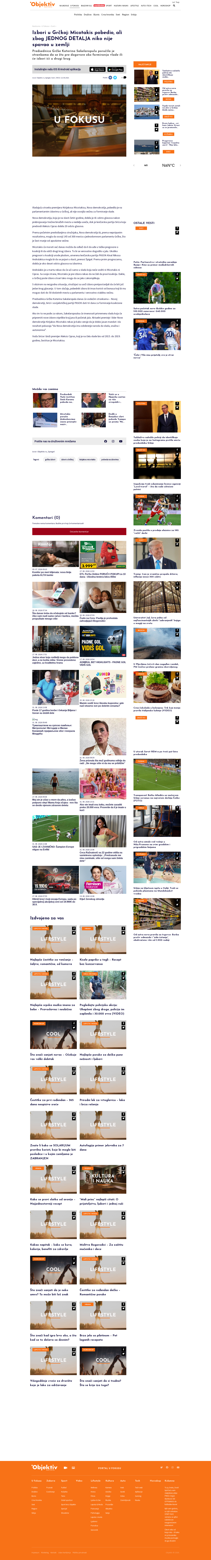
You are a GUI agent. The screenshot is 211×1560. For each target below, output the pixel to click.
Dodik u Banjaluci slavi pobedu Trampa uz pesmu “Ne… (117, 418)
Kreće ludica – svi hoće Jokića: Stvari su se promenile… (171, 125)
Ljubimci (94, 1521)
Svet (118, 14)
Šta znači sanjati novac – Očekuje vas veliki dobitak (53, 1057)
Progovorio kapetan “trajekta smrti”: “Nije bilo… (170, 143)
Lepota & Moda (97, 1504)
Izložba (108, 1492)
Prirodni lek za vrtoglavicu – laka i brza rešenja (102, 1102)
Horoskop (165, 5)
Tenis (63, 1496)
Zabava (50, 1481)
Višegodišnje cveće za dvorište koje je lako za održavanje (51, 1383)
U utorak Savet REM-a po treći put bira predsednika (155, 753)
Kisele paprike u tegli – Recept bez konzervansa (100, 962)
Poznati (49, 1487)
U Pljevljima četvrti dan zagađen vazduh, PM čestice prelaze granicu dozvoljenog (156, 665)
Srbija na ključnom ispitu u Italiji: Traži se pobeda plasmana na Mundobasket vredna (155, 891)
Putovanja (95, 1508)
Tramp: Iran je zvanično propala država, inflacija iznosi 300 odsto (155, 575)
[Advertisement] (79, 182)
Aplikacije (138, 1492)
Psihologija (95, 1513)
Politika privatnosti (80, 1552)
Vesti (122, 1487)
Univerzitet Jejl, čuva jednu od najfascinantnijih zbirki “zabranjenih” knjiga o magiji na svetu (156, 620)
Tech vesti (139, 1487)
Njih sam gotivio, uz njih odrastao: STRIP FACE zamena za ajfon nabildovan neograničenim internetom (171, 1517)
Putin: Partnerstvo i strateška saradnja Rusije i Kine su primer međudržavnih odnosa (155, 265)
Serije (108, 1513)
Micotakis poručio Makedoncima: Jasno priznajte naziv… (68, 419)
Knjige (108, 1496)
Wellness (94, 1487)
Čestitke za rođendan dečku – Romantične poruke (100, 1292)
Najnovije (64, 5)
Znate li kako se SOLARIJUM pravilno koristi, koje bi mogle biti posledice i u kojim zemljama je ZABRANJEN (53, 1152)
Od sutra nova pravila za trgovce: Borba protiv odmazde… (170, 91)
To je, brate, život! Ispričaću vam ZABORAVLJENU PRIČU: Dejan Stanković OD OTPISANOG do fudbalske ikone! (172, 1496)
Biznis (96, 14)
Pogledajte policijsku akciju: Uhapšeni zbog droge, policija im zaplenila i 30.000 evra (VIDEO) (102, 1009)
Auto (123, 1481)
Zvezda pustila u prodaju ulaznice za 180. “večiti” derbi (156, 531)
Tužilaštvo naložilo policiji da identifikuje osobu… (171, 74)
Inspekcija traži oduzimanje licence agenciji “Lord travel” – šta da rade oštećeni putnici (157, 487)
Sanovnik (94, 1530)
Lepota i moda (41, 929)
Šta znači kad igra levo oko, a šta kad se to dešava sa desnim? (53, 1337)
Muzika (108, 1500)
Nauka (137, 1500)
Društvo (88, 14)
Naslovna (36, 26)
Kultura (110, 1481)
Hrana (88, 929)
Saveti (122, 1492)
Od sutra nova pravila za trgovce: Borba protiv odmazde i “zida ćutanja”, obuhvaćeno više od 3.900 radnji (156, 937)
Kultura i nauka (121, 5)
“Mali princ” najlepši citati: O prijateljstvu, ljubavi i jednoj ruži (101, 1201)
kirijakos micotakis (87, 459)
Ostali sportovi (66, 1500)
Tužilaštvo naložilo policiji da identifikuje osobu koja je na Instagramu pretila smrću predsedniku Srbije (156, 440)
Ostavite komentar (79, 531)
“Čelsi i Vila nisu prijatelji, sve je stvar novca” (153, 356)
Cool (155, 5)
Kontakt (53, 1552)
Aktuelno (109, 1508)
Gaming (138, 1496)
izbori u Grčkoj (67, 459)
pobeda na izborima (110, 459)
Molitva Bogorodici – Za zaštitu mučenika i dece (101, 1247)
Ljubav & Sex (96, 1500)
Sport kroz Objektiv (68, 1504)
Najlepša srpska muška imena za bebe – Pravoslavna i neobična (52, 1007)
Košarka (168, 134)
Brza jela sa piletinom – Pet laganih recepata (98, 1337)
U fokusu (74, 5)
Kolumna (169, 1481)
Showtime (65, 1513)
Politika (78, 14)
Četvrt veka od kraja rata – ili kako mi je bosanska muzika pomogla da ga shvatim (172, 1535)
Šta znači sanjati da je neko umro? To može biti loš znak (49, 1292)
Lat (173, 2)
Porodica (94, 1525)
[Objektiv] (42, 5)
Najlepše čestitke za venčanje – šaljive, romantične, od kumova (51, 962)
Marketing (45, 1552)
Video (79, 1481)
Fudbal (141, 321)
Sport (109, 5)
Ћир (177, 2)
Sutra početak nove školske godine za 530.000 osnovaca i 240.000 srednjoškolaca (154, 311)
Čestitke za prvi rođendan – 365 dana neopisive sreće (52, 1102)
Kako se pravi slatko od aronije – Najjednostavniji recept (52, 1201)
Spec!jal (64, 1508)
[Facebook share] (110, 77)
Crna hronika (107, 14)
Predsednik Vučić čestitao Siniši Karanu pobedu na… (67, 398)
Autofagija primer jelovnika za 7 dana (102, 1147)
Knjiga (88, 1168)
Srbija (134, 14)
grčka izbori (50, 459)
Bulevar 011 (86, 5)
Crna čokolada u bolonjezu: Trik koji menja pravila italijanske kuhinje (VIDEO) (156, 709)
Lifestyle (134, 5)
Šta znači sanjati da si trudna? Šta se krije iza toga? (100, 1383)
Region (125, 14)
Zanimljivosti (125, 1500)
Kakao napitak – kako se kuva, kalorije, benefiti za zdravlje (51, 1247)
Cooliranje (50, 1492)
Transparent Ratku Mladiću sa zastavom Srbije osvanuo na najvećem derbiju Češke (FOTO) (156, 798)
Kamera (109, 1487)
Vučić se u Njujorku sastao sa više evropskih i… (117, 398)
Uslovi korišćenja (64, 1552)
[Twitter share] (115, 77)
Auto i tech (146, 5)
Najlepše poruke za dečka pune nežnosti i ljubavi (101, 1057)
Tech (137, 1481)
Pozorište (109, 1504)
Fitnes (93, 1496)
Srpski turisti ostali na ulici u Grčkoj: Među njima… (171, 108)
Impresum (35, 1552)
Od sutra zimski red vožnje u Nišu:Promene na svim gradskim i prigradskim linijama (151, 844)
